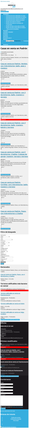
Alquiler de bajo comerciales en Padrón (15, 27)
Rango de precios (5, 256)
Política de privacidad (17, 407)
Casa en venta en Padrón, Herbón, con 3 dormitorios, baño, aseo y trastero (14, 66)
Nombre (3, 385)
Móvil (2, 388)
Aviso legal (16, 420)
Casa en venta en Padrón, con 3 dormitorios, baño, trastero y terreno (13, 94)
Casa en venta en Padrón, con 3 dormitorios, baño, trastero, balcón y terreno (13, 125)
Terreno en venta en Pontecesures (12, 370)
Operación (3, 235)
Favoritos (5, 36)
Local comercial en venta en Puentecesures (14, 362)
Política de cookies (16, 417)
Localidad (3, 244)
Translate (25, 41)
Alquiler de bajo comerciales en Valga (15, 26)
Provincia (3, 241)
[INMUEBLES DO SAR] (12, 7)
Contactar (3, 408)
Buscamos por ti (5, 11)
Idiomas (5, 39)
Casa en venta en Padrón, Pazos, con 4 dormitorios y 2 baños (13, 212)
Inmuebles (6, 14)
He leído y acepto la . (12, 407)
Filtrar (2, 263)
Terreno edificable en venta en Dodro (12, 303)
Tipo (2, 238)
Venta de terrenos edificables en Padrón (16, 17)
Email (2, 391)
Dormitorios (4, 250)
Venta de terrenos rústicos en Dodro (15, 20)
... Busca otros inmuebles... (12, 29)
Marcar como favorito (5, 83)
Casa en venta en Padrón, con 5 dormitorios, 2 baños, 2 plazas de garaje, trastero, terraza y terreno (14, 154)
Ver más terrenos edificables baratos (10, 319)
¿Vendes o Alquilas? (8, 32)
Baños (2, 253)
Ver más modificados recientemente (10, 376)
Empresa (5, 33)
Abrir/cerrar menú (5, 1)
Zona (2, 247)
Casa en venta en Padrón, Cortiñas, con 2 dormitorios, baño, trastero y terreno (14, 184)
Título (2, 382)
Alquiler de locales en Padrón (13, 21)
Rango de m (4, 259)
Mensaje (3, 394)
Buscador (5, 30)
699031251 (3, 10)
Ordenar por (4, 53)
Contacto (5, 35)
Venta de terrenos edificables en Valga (15, 15)
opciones (3, 262)
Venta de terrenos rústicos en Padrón (15, 18)
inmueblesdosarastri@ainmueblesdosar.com (12, 8)
